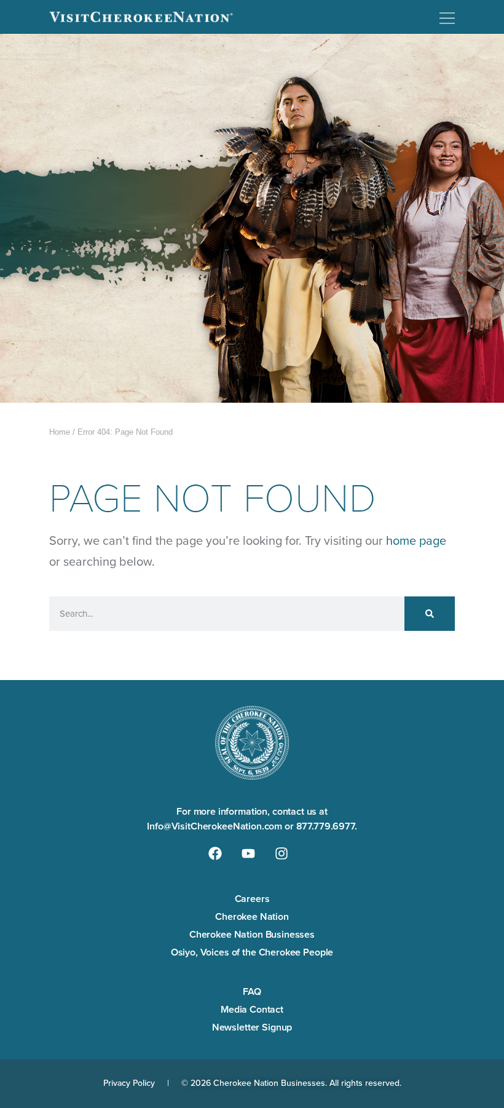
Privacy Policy (129, 1083)
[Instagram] (281, 853)
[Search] (429, 613)
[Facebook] (215, 853)
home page (416, 540)
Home (59, 432)
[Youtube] (248, 853)
